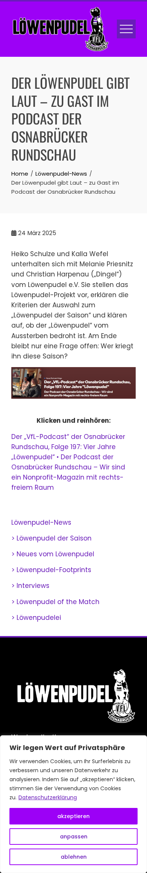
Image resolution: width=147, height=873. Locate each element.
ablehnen (74, 857)
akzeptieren (73, 816)
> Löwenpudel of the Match (55, 601)
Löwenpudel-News (41, 522)
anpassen (73, 836)
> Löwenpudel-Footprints (51, 569)
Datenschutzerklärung (47, 797)
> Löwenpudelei (36, 617)
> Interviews (30, 585)
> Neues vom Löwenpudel (52, 554)
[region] (73, 804)
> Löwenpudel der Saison (51, 538)
